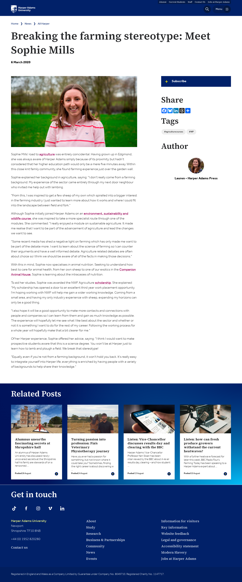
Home (14, 24)
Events (91, 558)
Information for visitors (180, 521)
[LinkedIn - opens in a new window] (62, 508)
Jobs (219, 2)
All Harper (44, 24)
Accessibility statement (180, 546)
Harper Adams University (28, 521)
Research (93, 533)
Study (90, 527)
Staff (190, 2)
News (28, 24)
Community (95, 546)
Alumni (162, 2)
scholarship (103, 283)
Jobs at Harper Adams (178, 558)
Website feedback (175, 533)
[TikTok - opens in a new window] (14, 508)
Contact (200, 2)
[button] (207, 9)
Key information (174, 527)
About (91, 521)
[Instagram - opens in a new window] (38, 508)
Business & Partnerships (105, 540)
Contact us (19, 547)
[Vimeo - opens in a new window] (50, 508)
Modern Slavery (174, 552)
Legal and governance (178, 540)
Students (177, 2)
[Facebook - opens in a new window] (26, 508)
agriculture (47, 154)
